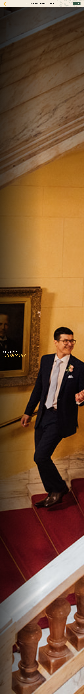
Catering (52, 3)
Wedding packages (34, 3)
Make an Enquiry (76, 3)
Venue (27, 3)
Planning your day (44, 3)
